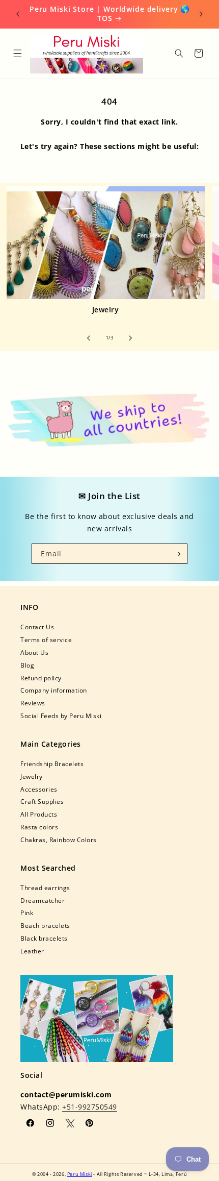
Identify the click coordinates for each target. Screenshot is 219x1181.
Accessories (39, 789)
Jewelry (105, 309)
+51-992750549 (89, 1107)
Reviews (32, 703)
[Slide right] (130, 338)
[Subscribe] (177, 554)
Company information (53, 690)
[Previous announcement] (18, 14)
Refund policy (41, 678)
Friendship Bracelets (52, 763)
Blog (27, 665)
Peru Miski (79, 1174)
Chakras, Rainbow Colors (58, 839)
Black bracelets (44, 938)
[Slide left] (88, 338)
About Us (34, 652)
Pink (26, 912)
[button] (17, 53)
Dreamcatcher (42, 900)
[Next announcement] (201, 14)
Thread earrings (45, 887)
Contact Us (37, 627)
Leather (32, 951)
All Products (38, 814)
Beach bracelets (45, 925)
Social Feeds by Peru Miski (60, 715)
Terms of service (46, 639)
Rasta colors (39, 827)
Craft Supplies (42, 801)
